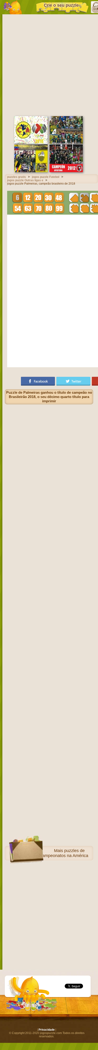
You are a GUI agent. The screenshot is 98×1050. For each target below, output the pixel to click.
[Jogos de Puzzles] (13, 7)
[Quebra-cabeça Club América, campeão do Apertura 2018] (31, 143)
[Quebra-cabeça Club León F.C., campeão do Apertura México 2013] (66, 143)
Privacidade (47, 1029)
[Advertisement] (49, 65)
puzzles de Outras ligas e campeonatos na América (50, 853)
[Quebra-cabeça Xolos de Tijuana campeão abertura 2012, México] (66, 171)
